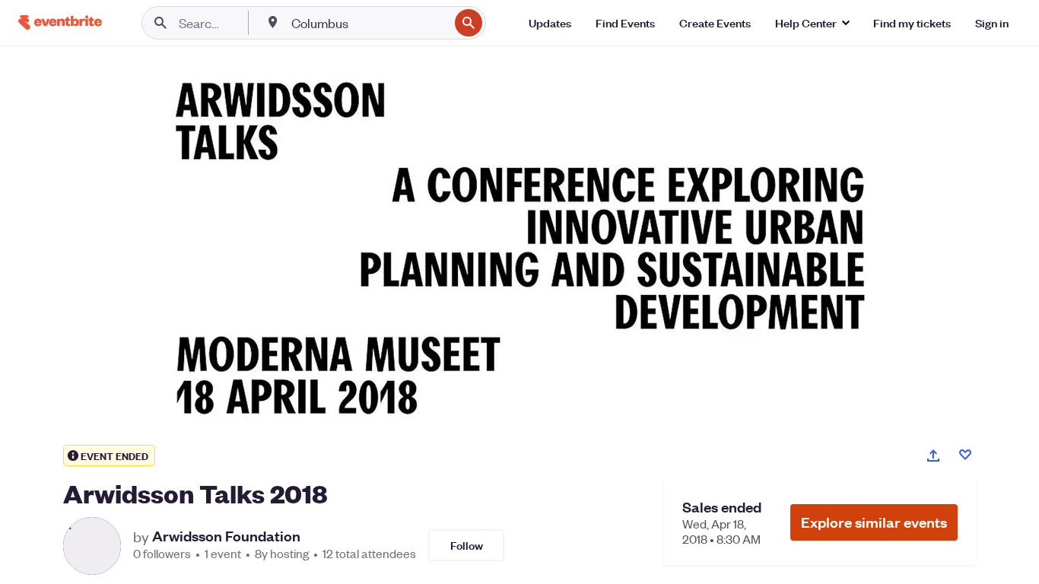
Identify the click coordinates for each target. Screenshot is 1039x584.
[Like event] (965, 454)
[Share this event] (933, 455)
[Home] (60, 22)
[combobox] (368, 22)
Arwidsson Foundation (226, 536)
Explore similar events (874, 522)
